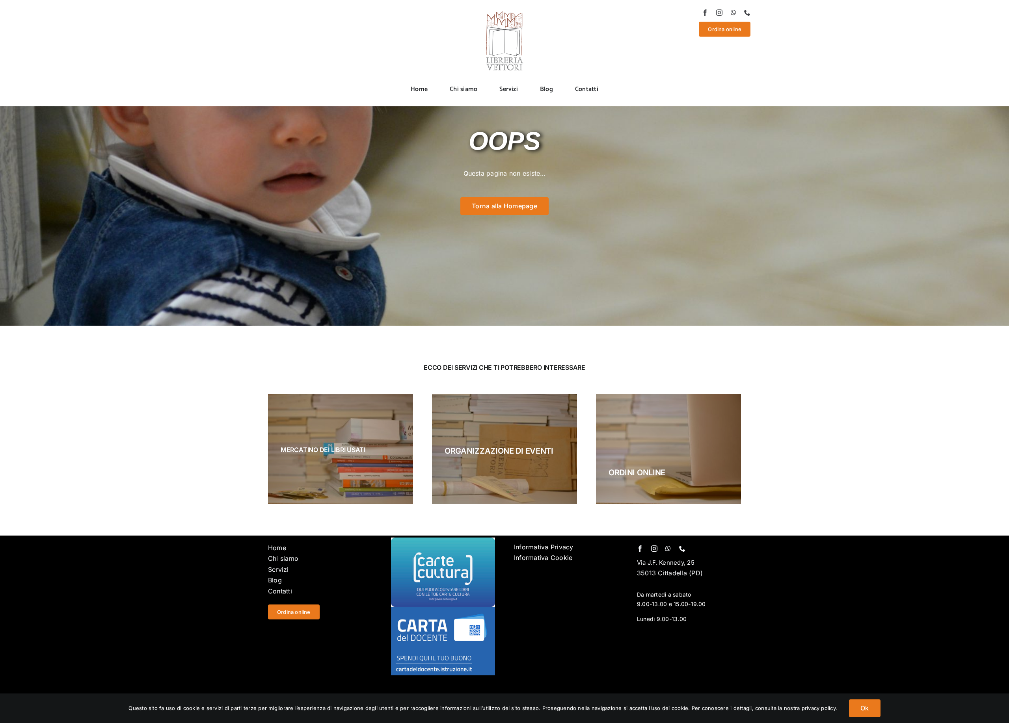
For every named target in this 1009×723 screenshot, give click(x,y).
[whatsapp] (733, 12)
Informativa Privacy (543, 547)
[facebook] (705, 12)
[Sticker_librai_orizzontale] (443, 541)
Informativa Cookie (543, 558)
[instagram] (719, 12)
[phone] (747, 12)
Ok (864, 708)
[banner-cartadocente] (443, 610)
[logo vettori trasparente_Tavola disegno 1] (504, 13)
